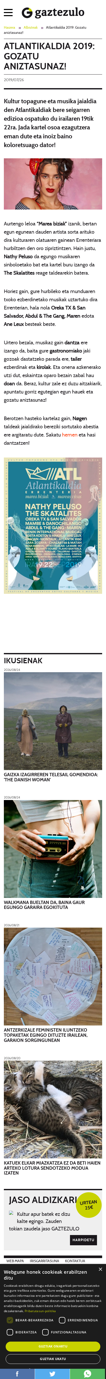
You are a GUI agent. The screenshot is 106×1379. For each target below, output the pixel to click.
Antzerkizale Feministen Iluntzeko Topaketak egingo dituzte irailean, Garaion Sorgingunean (45, 1035)
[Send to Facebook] (17, 1374)
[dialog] (53, 1321)
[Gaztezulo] (53, 11)
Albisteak (31, 27)
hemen (69, 435)
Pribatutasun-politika (40, 1311)
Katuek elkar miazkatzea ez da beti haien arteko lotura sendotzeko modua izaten (52, 1168)
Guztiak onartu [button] (53, 1346)
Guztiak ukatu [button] (53, 1359)
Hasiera (9, 27)
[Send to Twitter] (52, 1374)
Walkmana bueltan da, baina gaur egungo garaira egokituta (44, 905)
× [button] (100, 1269)
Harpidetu (83, 1240)
